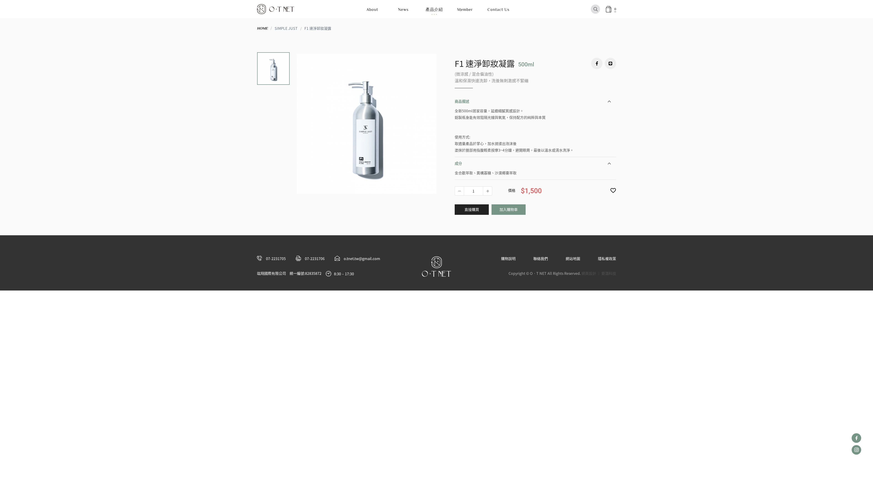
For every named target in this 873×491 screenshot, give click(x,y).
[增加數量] (459, 191)
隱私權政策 (607, 258)
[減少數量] (487, 191)
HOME (262, 28)
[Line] (610, 63)
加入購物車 (508, 209)
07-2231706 (315, 258)
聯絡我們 (540, 258)
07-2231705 (276, 258)
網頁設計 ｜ (591, 273)
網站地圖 (573, 258)
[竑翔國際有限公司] (275, 9)
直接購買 (471, 209)
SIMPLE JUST (286, 28)
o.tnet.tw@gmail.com (362, 258)
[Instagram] (856, 450)
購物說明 (508, 258)
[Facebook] (596, 63)
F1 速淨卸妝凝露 (317, 28)
